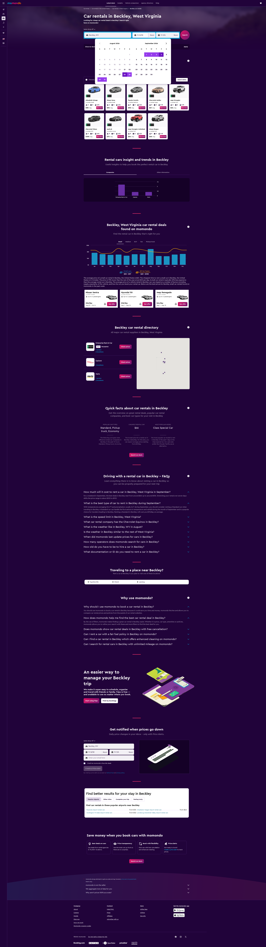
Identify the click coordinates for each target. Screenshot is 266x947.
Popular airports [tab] (93, 799)
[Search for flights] (3, 9)
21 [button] (124, 69)
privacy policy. (120, 772)
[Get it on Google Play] (179, 910)
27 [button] (120, 74)
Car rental (86, 8)
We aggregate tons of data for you (99, 889)
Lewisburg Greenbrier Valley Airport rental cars (152, 813)
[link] (112, 304)
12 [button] (114, 64)
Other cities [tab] (107, 799)
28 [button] (125, 74)
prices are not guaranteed (128, 879)
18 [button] (109, 69)
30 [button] (100, 79)
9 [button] (99, 64)
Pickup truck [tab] (150, 241)
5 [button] (114, 59)
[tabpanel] (137, 192)
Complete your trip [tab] (122, 799)
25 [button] (110, 74)
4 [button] (109, 59)
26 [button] (115, 74)
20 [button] (120, 69)
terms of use (110, 772)
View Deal (99, 107)
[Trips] (3, 33)
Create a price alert (170, 849)
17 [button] (104, 69)
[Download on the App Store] (179, 915)
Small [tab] (120, 241)
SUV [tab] (135, 241)
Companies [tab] (110, 172)
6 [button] (119, 59)
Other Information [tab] (163, 172)
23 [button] (100, 74)
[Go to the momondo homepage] (14, 3)
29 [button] (130, 74)
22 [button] (130, 69)
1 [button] (129, 54)
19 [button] (114, 69)
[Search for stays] (3, 14)
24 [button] (105, 74)
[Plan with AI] (3, 27)
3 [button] (104, 59)
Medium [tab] (128, 241)
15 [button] (129, 64)
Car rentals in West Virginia (119, 8)
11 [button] (109, 64)
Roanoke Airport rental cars (96, 810)
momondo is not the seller (96, 885)
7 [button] (124, 59)
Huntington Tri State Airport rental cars (99, 813)
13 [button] (119, 64)
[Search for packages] (3, 23)
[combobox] (90, 29)
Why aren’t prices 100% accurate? (98, 892)
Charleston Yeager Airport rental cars (149, 810)
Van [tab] (141, 241)
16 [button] (99, 69)
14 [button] (124, 64)
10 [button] (104, 64)
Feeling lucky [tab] (138, 799)
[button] (3, 3)
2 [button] (99, 59)
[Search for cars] (3, 18)
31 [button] (104, 79)
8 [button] (129, 59)
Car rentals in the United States (101, 8)
